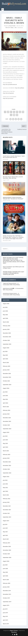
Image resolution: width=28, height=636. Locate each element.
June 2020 (5, 568)
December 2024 (7, 373)
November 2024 (7, 377)
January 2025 (6, 370)
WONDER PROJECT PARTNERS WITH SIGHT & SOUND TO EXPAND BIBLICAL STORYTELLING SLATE (13, 273)
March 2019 (6, 623)
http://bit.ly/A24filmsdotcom (10, 84)
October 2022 (6, 469)
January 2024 (6, 414)
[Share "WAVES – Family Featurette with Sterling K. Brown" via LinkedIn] (20, 111)
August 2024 (6, 388)
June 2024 (5, 395)
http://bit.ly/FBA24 (19, 88)
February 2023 (6, 454)
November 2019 (7, 594)
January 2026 (6, 329)
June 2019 (5, 612)
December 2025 (7, 333)
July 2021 (5, 524)
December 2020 (7, 546)
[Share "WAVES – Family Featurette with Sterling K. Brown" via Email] (14, 114)
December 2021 (7, 506)
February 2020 (6, 583)
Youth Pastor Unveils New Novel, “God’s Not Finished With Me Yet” (14, 156)
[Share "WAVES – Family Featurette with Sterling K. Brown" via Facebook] (5, 111)
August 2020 (6, 561)
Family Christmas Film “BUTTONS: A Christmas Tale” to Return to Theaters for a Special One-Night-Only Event (13, 237)
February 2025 (6, 366)
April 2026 (5, 318)
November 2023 (7, 421)
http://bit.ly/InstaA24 (8, 98)
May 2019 (5, 616)
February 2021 (6, 542)
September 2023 (7, 428)
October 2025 (6, 340)
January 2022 (6, 502)
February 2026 (6, 325)
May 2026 (5, 314)
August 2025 (6, 347)
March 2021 (6, 539)
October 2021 (6, 513)
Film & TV (8, 27)
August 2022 (6, 476)
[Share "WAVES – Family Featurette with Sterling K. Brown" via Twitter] (8, 111)
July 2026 (5, 307)
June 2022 (5, 484)
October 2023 (6, 425)
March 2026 (6, 322)
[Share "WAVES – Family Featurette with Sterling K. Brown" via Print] (17, 114)
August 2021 (6, 520)
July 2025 (5, 351)
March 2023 (6, 450)
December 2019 (7, 590)
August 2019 (6, 605)
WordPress (14, 632)
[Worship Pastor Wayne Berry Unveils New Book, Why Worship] (14, 168)
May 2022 (5, 487)
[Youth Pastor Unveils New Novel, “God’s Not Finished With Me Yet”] (14, 147)
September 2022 (7, 473)
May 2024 (5, 399)
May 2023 (5, 443)
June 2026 (5, 311)
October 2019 (6, 598)
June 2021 (5, 528)
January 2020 (6, 587)
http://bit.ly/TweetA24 (8, 93)
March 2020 (6, 579)
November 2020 (7, 550)
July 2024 (5, 392)
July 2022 (5, 480)
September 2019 (7, 601)
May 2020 (5, 572)
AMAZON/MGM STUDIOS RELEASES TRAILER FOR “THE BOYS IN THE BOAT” (13, 198)
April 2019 (5, 620)
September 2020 (7, 557)
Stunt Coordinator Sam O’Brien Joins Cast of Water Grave (13, 267)
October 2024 (6, 381)
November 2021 (7, 509)
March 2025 (6, 362)
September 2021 (7, 517)
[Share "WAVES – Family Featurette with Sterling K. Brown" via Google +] (11, 111)
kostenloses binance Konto (10, 293)
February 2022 (6, 498)
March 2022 (6, 495)
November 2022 (7, 465)
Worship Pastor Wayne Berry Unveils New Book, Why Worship (13, 177)
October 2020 (6, 553)
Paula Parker (12, 25)
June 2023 (5, 439)
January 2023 (6, 458)
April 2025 (5, 358)
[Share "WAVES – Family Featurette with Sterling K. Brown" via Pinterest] (17, 111)
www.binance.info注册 (8, 288)
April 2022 (5, 491)
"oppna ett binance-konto (9, 283)
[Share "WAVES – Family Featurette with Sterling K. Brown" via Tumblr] (14, 111)
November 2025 (7, 336)
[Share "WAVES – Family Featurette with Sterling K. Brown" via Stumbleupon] (11, 114)
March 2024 (6, 406)
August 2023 (6, 432)
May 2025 (5, 355)
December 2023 (7, 417)
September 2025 (7, 344)
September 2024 (7, 384)
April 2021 (5, 535)
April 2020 (5, 576)
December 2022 (7, 462)
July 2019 (5, 609)
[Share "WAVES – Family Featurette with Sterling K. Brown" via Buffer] (23, 111)
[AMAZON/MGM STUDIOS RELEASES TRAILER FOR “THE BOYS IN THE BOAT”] (14, 188)
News (12, 27)
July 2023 (5, 436)
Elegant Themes (14, 630)
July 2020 (5, 565)
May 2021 (5, 531)
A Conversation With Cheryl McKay (11, 284)
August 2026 (6, 303)
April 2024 (5, 403)
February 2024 (6, 410)
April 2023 (5, 447)
